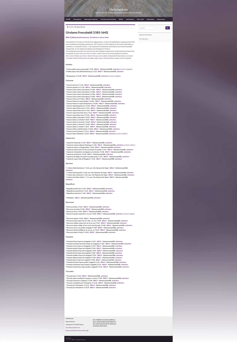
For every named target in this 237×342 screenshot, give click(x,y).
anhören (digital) (126, 69)
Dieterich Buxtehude (80, 58)
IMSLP (121, 19)
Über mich (140, 19)
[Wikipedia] (76, 37)
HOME (68, 19)
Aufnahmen (130, 19)
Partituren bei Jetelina (108, 19)
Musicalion (150, 19)
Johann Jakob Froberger (90, 56)
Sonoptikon (77, 19)
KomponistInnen (80, 27)
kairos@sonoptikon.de (73, 327)
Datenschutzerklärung (81, 330)
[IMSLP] (69, 37)
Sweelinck (89, 51)
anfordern (116, 69)
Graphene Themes (80, 339)
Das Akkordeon (143, 39)
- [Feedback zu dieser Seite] (99, 37)
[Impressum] (69, 330)
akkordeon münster (91, 19)
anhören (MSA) (122, 133)
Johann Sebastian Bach (106, 58)
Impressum (161, 19)
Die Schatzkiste (118, 9)
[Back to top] (233, 338)
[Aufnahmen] (84, 37)
